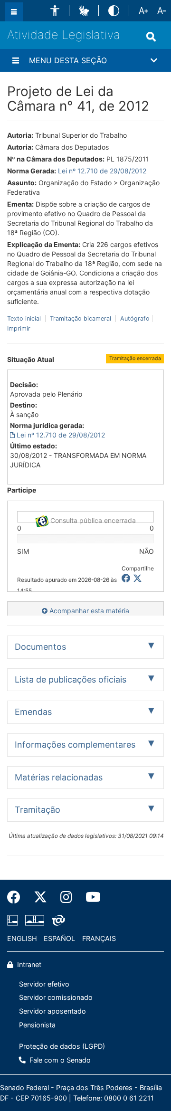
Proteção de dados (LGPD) (62, 1046)
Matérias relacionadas (59, 777)
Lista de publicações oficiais (70, 679)
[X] (137, 578)
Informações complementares (75, 745)
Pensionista (37, 1025)
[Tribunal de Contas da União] (56, 920)
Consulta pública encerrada (92, 519)
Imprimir (18, 328)
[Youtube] (90, 897)
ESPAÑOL (59, 938)
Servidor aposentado (52, 1011)
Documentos (40, 647)
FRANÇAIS (99, 938)
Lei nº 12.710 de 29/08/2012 (102, 171)
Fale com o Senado (59, 1060)
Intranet (28, 964)
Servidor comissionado (56, 997)
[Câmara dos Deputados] (14, 920)
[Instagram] (66, 897)
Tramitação (37, 810)
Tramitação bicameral (80, 318)
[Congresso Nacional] (34, 920)
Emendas (33, 712)
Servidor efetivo (44, 984)
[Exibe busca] (151, 36)
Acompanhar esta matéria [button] (88, 611)
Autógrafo (134, 318)
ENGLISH (22, 938)
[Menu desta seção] (15, 60)
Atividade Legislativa (63, 35)
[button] (54, 10)
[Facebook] (17, 897)
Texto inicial (25, 318)
